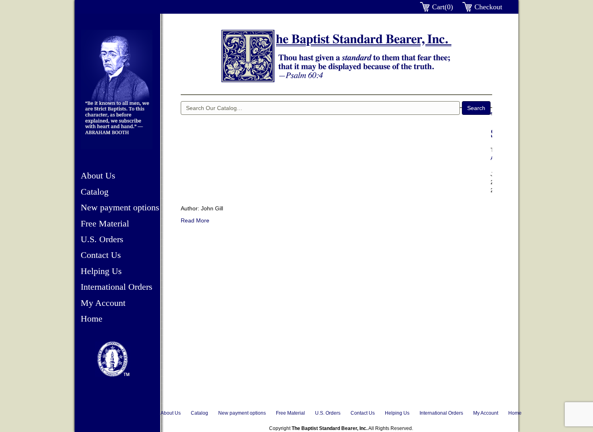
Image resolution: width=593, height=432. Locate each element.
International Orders (116, 287)
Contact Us (101, 255)
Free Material (105, 223)
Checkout (488, 7)
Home (91, 319)
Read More (195, 220)
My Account (103, 303)
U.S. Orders (102, 239)
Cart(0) (442, 7)
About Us (98, 175)
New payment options (120, 207)
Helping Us (101, 271)
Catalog (95, 192)
